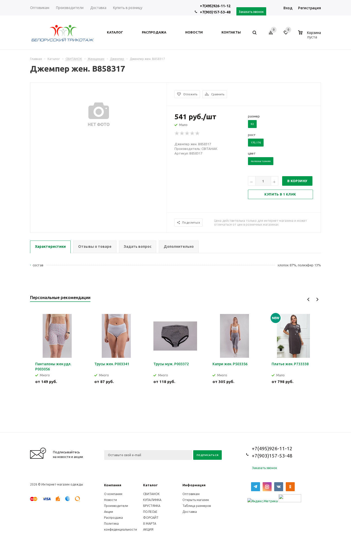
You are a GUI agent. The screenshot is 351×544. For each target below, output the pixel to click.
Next (317, 299)
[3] (187, 133)
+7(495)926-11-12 (215, 6)
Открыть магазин (195, 500)
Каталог (150, 485)
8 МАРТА (149, 523)
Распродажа (113, 517)
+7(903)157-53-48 (215, 12)
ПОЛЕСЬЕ (150, 511)
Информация (194, 485)
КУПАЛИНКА (152, 500)
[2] (182, 133)
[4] (192, 133)
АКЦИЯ (148, 529)
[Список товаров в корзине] (310, 36)
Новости (110, 500)
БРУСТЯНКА (151, 505)
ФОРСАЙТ (151, 517)
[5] (197, 133)
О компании (113, 494)
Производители (116, 505)
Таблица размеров (196, 505)
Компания (112, 485)
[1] (177, 133)
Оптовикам (191, 494)
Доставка (189, 511)
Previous (308, 299)
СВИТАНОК (151, 494)
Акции (108, 511)
